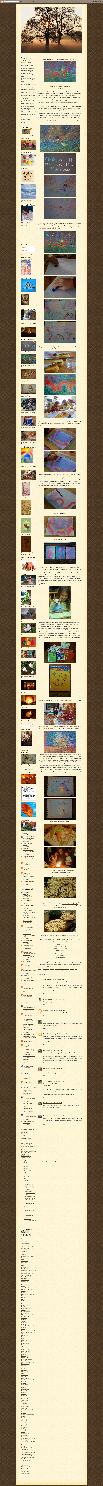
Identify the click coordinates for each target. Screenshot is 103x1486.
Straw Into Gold (27, 900)
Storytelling (24, 1440)
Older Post (79, 1158)
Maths (22, 1367)
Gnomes (23, 1319)
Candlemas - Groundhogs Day (28, 877)
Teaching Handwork (28, 945)
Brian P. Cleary (76, 626)
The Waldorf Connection (27, 1455)
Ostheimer (23, 1384)
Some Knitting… (27, 1067)
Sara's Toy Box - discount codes (28, 1151)
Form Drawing (24, 1313)
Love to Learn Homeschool (26, 874)
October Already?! (27, 922)
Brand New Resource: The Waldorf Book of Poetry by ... (30, 1188)
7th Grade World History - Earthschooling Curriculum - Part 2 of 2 (29, 929)
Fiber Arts (23, 1305)
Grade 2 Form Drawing (26, 1326)
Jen (44, 1081)
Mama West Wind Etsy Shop (28, 1362)
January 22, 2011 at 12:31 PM (56, 999)
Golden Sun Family (28, 1041)
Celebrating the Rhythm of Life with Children (29, 837)
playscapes (23, 1392)
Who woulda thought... (28, 996)
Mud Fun (25, 845)
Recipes (23, 1395)
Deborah (45, 1116)
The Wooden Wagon (26, 1156)
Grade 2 (23, 1324)
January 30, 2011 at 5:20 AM (57, 1116)
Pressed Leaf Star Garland (29, 1025)
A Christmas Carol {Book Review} (29, 1099)
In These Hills (26, 965)
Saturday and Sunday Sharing (29, 1037)
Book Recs (23, 1264)
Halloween (23, 1335)
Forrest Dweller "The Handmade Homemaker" (29, 1035)
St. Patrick (23, 1435)
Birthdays (23, 1259)
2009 (24, 1226)
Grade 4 (23, 1329)
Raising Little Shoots (28, 863)
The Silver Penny (25, 1154)
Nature (22, 1376)
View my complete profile (32, 133)
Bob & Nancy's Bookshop (27, 1143)
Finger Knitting (24, 1308)
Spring (22, 1424)
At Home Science (27, 1115)
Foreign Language (25, 1311)
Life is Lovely (26, 1077)
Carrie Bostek (47, 1034)
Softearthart (24, 1419)
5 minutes (25, 1078)
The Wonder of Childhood (27, 1457)
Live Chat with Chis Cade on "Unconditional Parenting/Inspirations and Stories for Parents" (29, 955)
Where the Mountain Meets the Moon (60, 86)
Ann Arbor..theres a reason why (29, 990)
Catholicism (24, 1269)
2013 (24, 1165)
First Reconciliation (28, 1184)
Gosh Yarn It (24, 1321)
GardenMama (26, 1059)
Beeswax (23, 1257)
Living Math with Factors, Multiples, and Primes (29, 1110)
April (25, 1174)
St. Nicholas (24, 1433)
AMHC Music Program (26, 1246)
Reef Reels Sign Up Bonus (29, 912)
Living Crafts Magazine (26, 1359)
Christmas (23, 1281)
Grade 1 (23, 1322)
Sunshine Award (25, 1444)
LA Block (23, 1357)
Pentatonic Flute (25, 1389)
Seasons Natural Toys (26, 1152)
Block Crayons (24, 1261)
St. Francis (23, 1427)
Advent (23, 1242)
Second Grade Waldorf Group (28, 1410)
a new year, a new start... (29, 1056)
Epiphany (23, 1295)
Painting (23, 1387)
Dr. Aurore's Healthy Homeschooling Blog (28, 987)
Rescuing (23, 1397)
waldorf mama (27, 1054)
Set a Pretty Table (27, 839)
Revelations (24, 1398)
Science (23, 1405)
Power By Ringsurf (28, 769)
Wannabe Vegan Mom (28, 1121)
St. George (23, 1429)
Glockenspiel (24, 1318)
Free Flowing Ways (28, 843)
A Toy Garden (24, 1141)
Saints (22, 1402)
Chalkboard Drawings (26, 1273)
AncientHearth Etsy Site (26, 1248)
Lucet (22, 1360)
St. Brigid (23, 1425)
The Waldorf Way (27, 940)
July (25, 1173)
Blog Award (24, 1262)
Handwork (23, 1337)
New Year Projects (27, 966)
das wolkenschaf (27, 934)
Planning (23, 1391)
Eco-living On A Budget (28, 1020)
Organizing (24, 1383)
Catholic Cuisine (27, 1090)
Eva (44, 1050)
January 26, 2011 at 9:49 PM (56, 1081)
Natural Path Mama (28, 1082)
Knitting (23, 1354)
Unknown (45, 1010)
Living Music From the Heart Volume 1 (29, 982)
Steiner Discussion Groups (27, 1438)
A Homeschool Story (28, 905)
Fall (22, 1299)
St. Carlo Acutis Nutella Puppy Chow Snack (28, 1092)
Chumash (23, 1283)
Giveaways (23, 1316)
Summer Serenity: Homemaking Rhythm (28, 896)
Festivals (23, 1303)
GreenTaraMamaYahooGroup (28, 1332)
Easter (22, 1292)
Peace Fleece (24, 1149)
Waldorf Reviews (27, 910)
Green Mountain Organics (27, 1145)
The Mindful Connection (27, 1451)
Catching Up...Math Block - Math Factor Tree (30, 1199)
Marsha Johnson (25, 1364)
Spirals (22, 1422)
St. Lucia (23, 1432)
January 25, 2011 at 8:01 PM (54, 1050)
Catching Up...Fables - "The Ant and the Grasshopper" (29, 1212)
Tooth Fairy (24, 1459)
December (26, 1170)
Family (23, 1300)
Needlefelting (24, 1378)
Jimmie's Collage (27, 1108)
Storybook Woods (27, 1103)
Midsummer (24, 1371)
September (23, 1413)
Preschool (23, 1394)
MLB (22, 1373)
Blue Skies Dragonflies (28, 856)
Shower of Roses (27, 1097)
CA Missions (24, 1265)
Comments (26, 250)
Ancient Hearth (25, 8)
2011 (24, 1169)
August (23, 1253)
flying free (25, 942)
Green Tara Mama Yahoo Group (70, 904)
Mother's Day (24, 1375)
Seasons (23, 1408)
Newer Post (41, 1158)
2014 (24, 1163)
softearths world (27, 1014)
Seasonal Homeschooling (28, 883)
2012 (24, 1167)
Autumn (23, 1254)
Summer (23, 1443)
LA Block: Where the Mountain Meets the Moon (29, 1192)
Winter (23, 1470)
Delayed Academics (25, 1289)
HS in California (25, 1343)
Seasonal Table (24, 1406)
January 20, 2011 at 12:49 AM (55, 979)
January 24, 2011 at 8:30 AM (60, 1034)
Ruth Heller (76, 635)
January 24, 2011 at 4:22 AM (63, 1021)
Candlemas (23, 1267)
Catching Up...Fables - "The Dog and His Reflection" (29, 1203)
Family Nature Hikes (29, 1182)
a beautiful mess (26, 971)
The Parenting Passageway (26, 893)
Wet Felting (24, 1465)
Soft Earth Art (24, 1134)
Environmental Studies (26, 1294)
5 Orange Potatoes (28, 1024)
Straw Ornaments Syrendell (27, 1441)
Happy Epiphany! (28, 1208)
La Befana (23, 1356)
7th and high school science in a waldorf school (29, 947)
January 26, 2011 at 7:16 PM (54, 1068)
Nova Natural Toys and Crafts (28, 1146)
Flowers (23, 1310)
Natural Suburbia (27, 921)
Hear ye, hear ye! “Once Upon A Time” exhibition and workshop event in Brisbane (29, 1049)
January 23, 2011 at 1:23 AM (57, 1010)
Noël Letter (25, 907)
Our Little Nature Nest (26, 1386)
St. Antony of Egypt (56, 726)
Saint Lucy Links (27, 902)
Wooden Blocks (25, 1471)
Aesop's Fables (24, 1243)
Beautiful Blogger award (27, 1256)
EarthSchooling (27, 952)
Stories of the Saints (69, 754)
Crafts (22, 1286)
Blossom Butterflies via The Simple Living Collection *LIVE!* (29, 1009)
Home (60, 1158)
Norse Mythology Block (27, 1379)
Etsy (22, 1297)
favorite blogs (24, 1302)
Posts (25, 247)
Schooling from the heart (29, 970)
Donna (45, 999)
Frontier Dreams (27, 1006)
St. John (23, 1430)
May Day (23, 1368)
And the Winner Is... (29, 1206)
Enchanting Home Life (28, 868)
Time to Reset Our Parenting (29, 917)
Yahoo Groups (24, 1473)
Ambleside (23, 1245)
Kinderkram (24, 1351)
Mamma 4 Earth (25, 1132)
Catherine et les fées (28, 926)
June (22, 1348)
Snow (22, 1417)
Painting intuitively (27, 1015)
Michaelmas (24, 1370)
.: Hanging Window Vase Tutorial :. (28, 1061)
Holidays (23, 1340)
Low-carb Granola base (28, 1105)
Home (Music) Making (29, 980)
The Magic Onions (27, 1019)
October (23, 1381)
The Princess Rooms (28, 1066)
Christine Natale (25, 1280)
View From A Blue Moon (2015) (29, 936)
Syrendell (25, 848)
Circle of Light (24, 1284)
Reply (45, 993)
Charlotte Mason (25, 1275)
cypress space (26, 961)
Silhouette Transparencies (27, 1414)
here (58, 758)
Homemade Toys (25, 1341)
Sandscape (23, 1403)
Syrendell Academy (25, 1447)
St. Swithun (24, 1436)
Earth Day (23, 1291)
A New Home (26, 864)
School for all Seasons (28, 881)
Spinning (23, 1421)
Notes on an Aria (27, 995)
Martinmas (23, 1365)
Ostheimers (68, 700)
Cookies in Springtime (28, 1031)
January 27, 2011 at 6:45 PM (54, 1103)
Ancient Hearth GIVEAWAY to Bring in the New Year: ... (30, 1220)
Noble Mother (26, 916)
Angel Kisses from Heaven (28, 1216)
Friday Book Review (26, 1314)
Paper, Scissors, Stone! (26, 1148)
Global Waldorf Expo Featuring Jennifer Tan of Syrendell (28, 851)
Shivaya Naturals (27, 1029)
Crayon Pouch (24, 1288)
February (26, 1178)
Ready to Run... (26, 1123)
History (23, 1338)
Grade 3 (23, 1327)
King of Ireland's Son (26, 1352)
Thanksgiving (24, 1449)
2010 (24, 1224)
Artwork (25, 869)
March (26, 1176)
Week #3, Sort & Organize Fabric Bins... (29, 858)
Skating (23, 1416)
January (26, 1180)
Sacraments (24, 1400)
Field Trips (23, 1307)
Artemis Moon (26, 975)
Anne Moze (24, 1251)
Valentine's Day (24, 1460)
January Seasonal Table (29, 1196)
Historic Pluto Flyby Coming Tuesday (29, 1117)
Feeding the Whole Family (68, 1053)
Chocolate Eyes (24, 1278)
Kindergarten (24, 1349)
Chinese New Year (25, 1277)
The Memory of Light (28, 977)
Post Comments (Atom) (52, 1162)
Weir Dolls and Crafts (26, 1157)
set (61, 1073)
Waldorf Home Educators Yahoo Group (27, 1462)
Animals (23, 1249)
